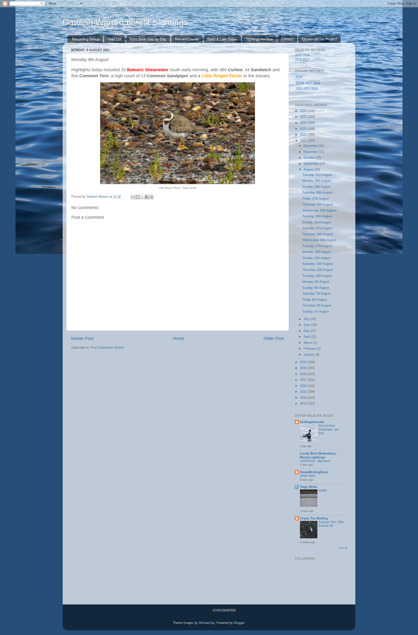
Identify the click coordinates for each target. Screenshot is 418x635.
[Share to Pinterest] (151, 197)
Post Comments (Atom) (107, 347)
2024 (304, 123)
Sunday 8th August (315, 288)
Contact (287, 39)
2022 (304, 134)
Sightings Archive (259, 39)
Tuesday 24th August (317, 216)
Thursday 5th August (316, 305)
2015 (314, 88)
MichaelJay (207, 623)
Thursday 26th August (317, 204)
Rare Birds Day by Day (148, 39)
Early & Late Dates (222, 39)
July (307, 319)
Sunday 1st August (315, 311)
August (309, 169)
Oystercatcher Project (319, 39)
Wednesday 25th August (319, 210)
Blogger (239, 623)
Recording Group (85, 39)
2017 (306, 59)
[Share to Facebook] (146, 197)
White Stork (307, 476)
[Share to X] (142, 197)
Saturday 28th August (317, 192)
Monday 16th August (316, 252)
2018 (298, 59)
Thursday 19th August (317, 234)
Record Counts (187, 39)
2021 (304, 140)
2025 (304, 116)
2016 (300, 83)
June (307, 325)
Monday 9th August (315, 281)
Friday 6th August (314, 299)
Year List (114, 39)
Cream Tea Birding (314, 518)
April (307, 336)
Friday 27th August (315, 198)
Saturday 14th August (317, 264)
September (312, 163)
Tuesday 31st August (317, 175)
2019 (306, 55)
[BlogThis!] (137, 197)
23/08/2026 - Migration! (315, 461)
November (311, 152)
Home (178, 338)
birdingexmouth (312, 422)
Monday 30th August (316, 180)
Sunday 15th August (316, 258)
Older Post (273, 338)
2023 (304, 129)
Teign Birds (308, 487)
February (310, 348)
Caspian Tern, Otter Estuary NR (331, 524)
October (310, 157)
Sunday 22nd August (316, 222)
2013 (299, 88)
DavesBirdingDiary (314, 472)
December (311, 146)
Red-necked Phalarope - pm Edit (329, 429)
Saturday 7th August (316, 293)
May (307, 331)
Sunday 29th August (316, 186)
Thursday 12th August (317, 270)
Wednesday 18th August (319, 240)
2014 (306, 88)
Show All (342, 548)
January (310, 354)
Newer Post (82, 338)
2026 (304, 111)
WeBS (323, 490)
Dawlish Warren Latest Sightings (125, 22)
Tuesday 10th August (317, 276)
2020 (298, 55)
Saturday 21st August (317, 228)
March (308, 343)
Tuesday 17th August (317, 246)
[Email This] (133, 197)
